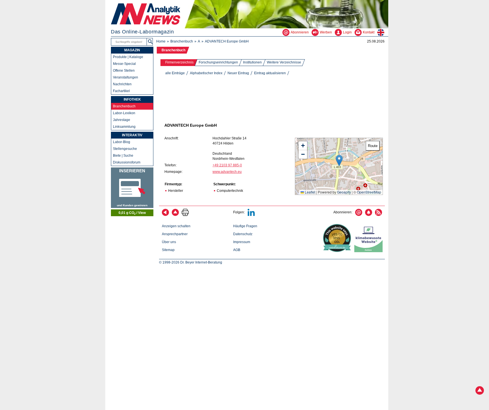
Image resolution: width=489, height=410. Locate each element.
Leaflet (309, 192)
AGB (236, 250)
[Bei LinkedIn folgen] (251, 215)
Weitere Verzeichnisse (284, 62)
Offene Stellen (124, 71)
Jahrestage (121, 120)
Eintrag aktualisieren (270, 73)
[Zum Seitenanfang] (175, 215)
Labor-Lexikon (124, 113)
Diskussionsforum (126, 162)
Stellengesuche (125, 149)
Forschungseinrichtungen (218, 62)
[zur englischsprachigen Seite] (382, 32)
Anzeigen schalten (176, 226)
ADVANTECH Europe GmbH (227, 41)
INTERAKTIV (132, 135)
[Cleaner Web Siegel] (369, 251)
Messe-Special (124, 64)
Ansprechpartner (175, 234)
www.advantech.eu (227, 172)
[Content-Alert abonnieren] (368, 215)
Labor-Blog (121, 142)
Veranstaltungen (125, 77)
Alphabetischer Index (206, 73)
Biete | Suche (123, 156)
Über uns (169, 242)
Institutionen (252, 62)
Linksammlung (124, 127)
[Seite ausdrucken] (185, 215)
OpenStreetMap (369, 192)
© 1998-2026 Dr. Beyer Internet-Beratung (190, 262)
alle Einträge (175, 73)
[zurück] (165, 215)
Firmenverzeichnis (179, 62)
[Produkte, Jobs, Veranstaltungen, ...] (132, 187)
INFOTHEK (132, 99)
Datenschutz (242, 234)
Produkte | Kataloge (128, 57)
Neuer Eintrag (238, 73)
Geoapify (344, 192)
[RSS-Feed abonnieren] (378, 215)
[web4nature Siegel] (338, 251)
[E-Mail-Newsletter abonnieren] (358, 215)
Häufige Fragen (245, 226)
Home (161, 41)
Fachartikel (121, 91)
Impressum (241, 242)
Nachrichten (122, 84)
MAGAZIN (132, 50)
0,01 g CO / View (132, 213)
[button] (339, 160)
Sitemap (168, 250)
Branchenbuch (181, 41)
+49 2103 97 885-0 (227, 165)
